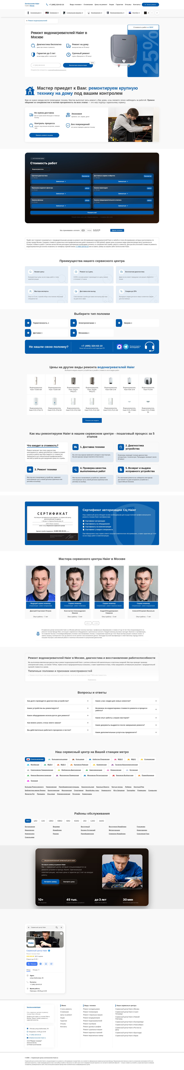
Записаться (60, 181)
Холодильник (35, 13)
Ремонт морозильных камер (93, 1035)
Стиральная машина (74, 13)
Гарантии (119, 4)
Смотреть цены (69, 882)
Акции (111, 4)
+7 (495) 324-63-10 (56, 5)
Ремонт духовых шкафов (92, 1026)
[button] (88, 623)
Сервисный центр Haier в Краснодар (128, 1032)
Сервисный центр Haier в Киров (126, 1035)
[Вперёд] (157, 13)
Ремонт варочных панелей (92, 1032)
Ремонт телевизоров (90, 1012)
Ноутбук (135, 13)
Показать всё (92, 212)
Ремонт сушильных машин (92, 1029)
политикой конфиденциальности (57, 70)
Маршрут (33, 964)
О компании (88, 4)
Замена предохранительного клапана (107, 200)
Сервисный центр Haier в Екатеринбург (129, 1022)
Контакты (137, 4)
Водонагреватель (116, 13)
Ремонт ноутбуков (89, 1024)
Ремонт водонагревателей (92, 1021)
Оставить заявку (50, 882)
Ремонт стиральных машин (93, 1015)
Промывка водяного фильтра (42, 188)
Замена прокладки (101, 188)
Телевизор (53, 13)
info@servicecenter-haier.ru (37, 1038)
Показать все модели (92, 420)
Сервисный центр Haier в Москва (127, 1009)
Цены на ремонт (101, 4)
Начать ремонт (151, 4)
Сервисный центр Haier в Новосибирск (129, 1025)
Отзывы (128, 4)
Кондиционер (96, 13)
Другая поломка (117, 230)
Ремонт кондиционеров (91, 1018)
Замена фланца (37, 200)
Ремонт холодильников (91, 1009)
